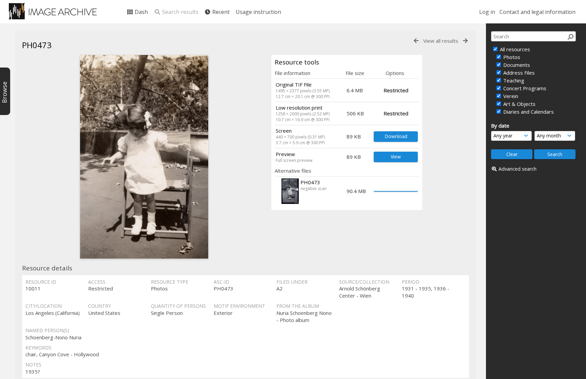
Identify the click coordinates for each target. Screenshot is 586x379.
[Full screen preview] (144, 157)
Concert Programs (524, 88)
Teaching (513, 80)
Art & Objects (518, 103)
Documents (516, 64)
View (396, 156)
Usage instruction (258, 12)
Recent (220, 12)
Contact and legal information (537, 12)
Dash (140, 12)
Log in (487, 12)
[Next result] (465, 41)
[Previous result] (416, 41)
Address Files (518, 72)
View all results (440, 40)
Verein (510, 96)
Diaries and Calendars (528, 111)
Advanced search (517, 169)
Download (396, 136)
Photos (511, 57)
